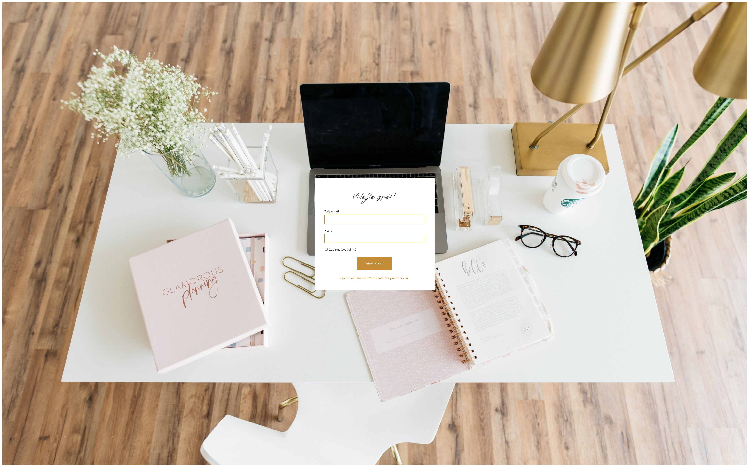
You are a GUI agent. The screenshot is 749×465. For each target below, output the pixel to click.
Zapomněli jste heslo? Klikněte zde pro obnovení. (374, 278)
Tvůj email (331, 211)
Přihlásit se (374, 263)
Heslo (328, 230)
